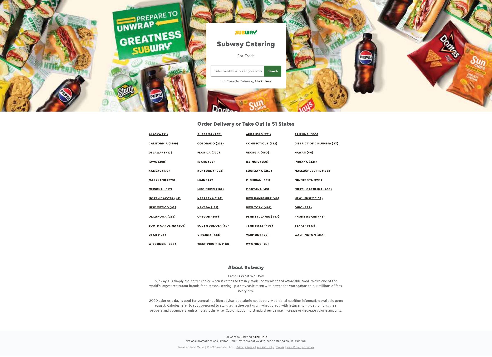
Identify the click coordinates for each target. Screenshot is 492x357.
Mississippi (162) (210, 189)
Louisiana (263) (259, 171)
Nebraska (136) (210, 198)
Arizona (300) (306, 134)
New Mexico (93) (162, 207)
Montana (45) (257, 189)
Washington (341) (310, 235)
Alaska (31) (158, 134)
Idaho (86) (206, 161)
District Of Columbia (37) (316, 143)
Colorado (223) (210, 143)
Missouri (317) (160, 189)
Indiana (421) (306, 161)
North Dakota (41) (165, 198)
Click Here (263, 81)
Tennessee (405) (259, 225)
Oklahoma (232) (162, 216)
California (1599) (163, 143)
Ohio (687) (303, 207)
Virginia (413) (209, 235)
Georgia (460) (257, 152)
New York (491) (259, 207)
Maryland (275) (162, 180)
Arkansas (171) (258, 134)
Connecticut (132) (262, 143)
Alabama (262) (209, 134)
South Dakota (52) (213, 225)
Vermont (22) (257, 235)
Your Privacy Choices (300, 347)
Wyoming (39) (257, 244)
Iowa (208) (158, 161)
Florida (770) (208, 152)
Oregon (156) (208, 216)
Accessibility (265, 347)
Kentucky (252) (210, 171)
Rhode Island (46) (310, 216)
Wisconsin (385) (162, 244)
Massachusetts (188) (312, 171)
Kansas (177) (159, 171)
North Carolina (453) (313, 189)
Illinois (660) (257, 161)
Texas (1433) (305, 225)
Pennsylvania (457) (262, 216)
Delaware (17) (160, 152)
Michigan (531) (258, 180)
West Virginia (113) (213, 244)
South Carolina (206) (167, 225)
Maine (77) (206, 180)
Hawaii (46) (304, 152)
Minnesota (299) (308, 180)
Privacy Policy (245, 347)
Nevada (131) (208, 207)
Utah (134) (157, 235)
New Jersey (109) (309, 198)
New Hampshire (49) (262, 198)
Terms (280, 347)
